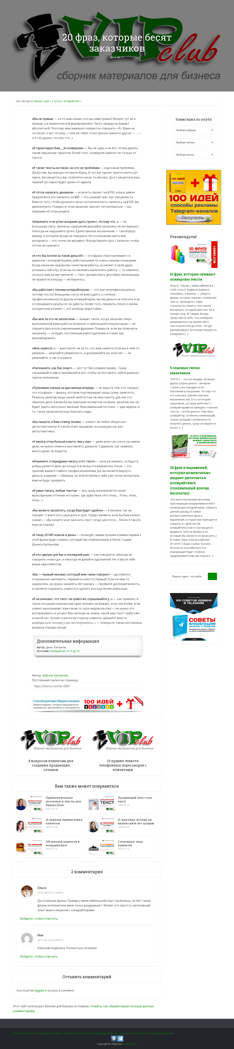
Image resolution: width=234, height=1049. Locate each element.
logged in (40, 990)
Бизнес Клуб (130, 1044)
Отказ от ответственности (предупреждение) (146, 1033)
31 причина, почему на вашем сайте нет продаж (136, 821)
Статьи (56, 101)
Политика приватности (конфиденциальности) (90, 1033)
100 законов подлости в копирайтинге (63, 843)
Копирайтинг (72, 101)
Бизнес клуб (41, 101)
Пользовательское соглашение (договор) (37, 1033)
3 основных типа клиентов (130, 843)
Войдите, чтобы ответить (39, 919)
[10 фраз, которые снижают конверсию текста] (194, 254)
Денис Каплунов (56, 675)
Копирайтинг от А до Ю (65, 651)
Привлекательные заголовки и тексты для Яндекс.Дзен (63, 801)
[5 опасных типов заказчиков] (194, 349)
